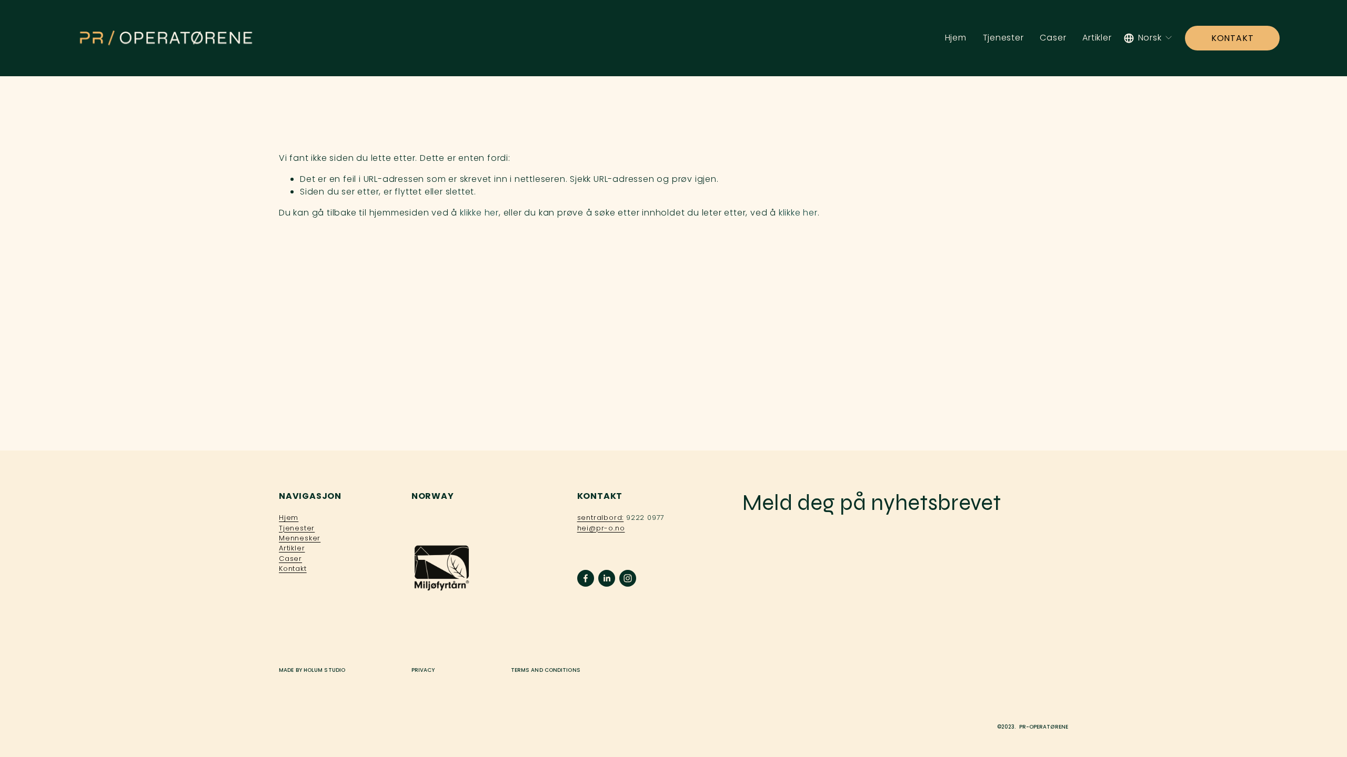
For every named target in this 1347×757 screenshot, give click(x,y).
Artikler (1096, 38)
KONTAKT (1232, 38)
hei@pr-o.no (601, 528)
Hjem (956, 38)
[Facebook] (585, 578)
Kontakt (293, 569)
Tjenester (1003, 38)
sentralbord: (600, 518)
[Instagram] (627, 578)
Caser (1053, 38)
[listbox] (1148, 38)
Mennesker (299, 538)
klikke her (479, 213)
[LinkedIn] (606, 578)
